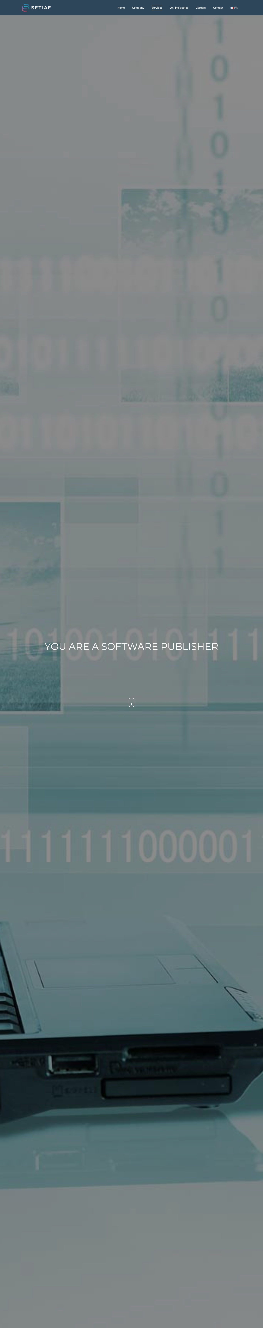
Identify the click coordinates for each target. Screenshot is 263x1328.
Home (121, 7)
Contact (218, 7)
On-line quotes (179, 7)
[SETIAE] (36, 7)
